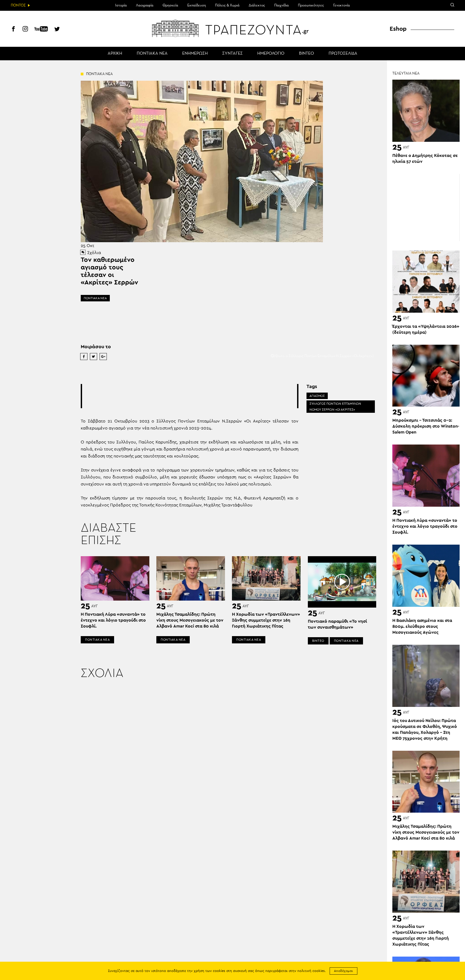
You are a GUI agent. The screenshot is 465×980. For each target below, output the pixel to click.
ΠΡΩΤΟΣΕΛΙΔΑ (343, 53)
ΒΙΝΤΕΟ (306, 53)
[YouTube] (41, 29)
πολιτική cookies (311, 971)
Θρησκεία (170, 5)
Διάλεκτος (257, 5)
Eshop (398, 29)
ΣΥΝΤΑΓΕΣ (232, 53)
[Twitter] (57, 29)
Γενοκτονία (341, 5)
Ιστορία (121, 5)
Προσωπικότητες (311, 5)
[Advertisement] (189, 396)
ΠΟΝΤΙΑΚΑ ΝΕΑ (152, 53)
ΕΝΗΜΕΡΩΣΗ (195, 53)
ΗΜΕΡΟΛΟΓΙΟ (270, 53)
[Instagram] (25, 29)
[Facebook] (13, 29)
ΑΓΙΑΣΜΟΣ (317, 395)
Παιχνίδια (281, 5)
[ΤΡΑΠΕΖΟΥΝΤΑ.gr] (232, 28)
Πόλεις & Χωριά (227, 5)
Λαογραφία (144, 5)
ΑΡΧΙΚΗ (115, 53)
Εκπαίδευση (196, 5)
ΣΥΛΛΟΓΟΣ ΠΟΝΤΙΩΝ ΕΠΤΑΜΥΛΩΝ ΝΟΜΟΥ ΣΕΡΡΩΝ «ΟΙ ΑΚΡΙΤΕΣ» (335, 406)
